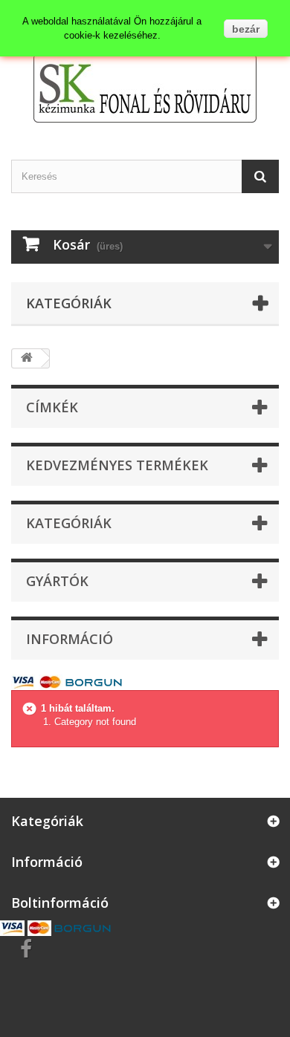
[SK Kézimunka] (145, 88)
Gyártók (57, 581)
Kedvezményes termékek (117, 465)
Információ (69, 639)
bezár (246, 29)
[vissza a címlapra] (27, 358)
